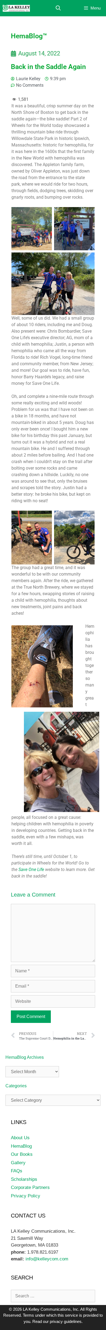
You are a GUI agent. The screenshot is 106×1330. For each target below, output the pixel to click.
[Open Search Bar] (58, 8)
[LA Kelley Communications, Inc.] (16, 8)
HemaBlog (21, 1146)
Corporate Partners (30, 1187)
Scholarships (24, 1179)
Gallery (18, 1162)
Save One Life (30, 869)
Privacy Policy (25, 1195)
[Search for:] (53, 1295)
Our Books (22, 1154)
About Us (20, 1137)
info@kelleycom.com (46, 1259)
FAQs (16, 1170)
